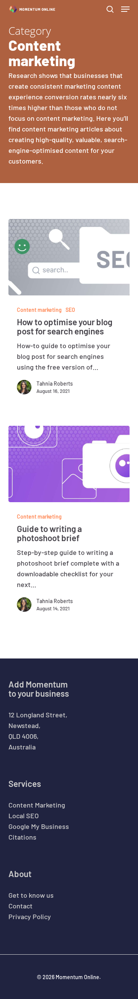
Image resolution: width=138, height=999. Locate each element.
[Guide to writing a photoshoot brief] (69, 464)
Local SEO (23, 815)
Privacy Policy (29, 916)
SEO (70, 310)
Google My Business (38, 826)
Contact (20, 906)
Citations (22, 837)
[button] (125, 9)
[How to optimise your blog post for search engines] (69, 257)
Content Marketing (36, 805)
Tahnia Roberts (54, 383)
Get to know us (31, 895)
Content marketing (39, 310)
